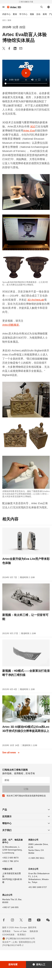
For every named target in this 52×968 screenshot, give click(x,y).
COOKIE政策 (8, 934)
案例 (15, 14)
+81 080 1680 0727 (37, 887)
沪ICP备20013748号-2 (12, 945)
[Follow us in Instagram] (12, 920)
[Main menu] (3, 7)
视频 (32, 14)
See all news (9, 752)
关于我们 (7, 830)
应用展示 (7, 816)
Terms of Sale (20, 931)
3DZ (32, 126)
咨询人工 (40, 964)
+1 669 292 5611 (36, 858)
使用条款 (6, 931)
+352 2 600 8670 (10, 858)
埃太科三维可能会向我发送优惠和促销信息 (26, 795)
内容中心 (6, 14)
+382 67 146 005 (10, 907)
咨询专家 (13, 964)
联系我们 (21, 934)
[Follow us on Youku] (38, 920)
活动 (38, 14)
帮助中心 (7, 823)
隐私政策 (34, 931)
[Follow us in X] (21, 920)
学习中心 (23, 14)
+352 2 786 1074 (10, 861)
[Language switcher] (48, 7)
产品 (4, 809)
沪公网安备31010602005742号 (20, 938)
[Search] (41, 7)
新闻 (45, 14)
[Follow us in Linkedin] (29, 920)
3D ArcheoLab (35, 299)
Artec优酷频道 (10, 324)
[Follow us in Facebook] (3, 920)
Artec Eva (29, 130)
